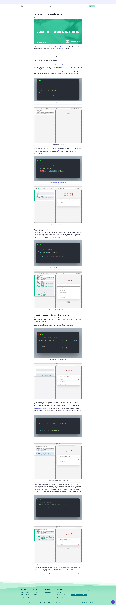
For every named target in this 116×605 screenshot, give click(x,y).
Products (30, 6)
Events (46, 594)
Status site (35, 594)
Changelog (35, 592)
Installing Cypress (25, 592)
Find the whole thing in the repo (60, 102)
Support (59, 592)
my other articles (62, 569)
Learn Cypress (36, 597)
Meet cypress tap (57, 2)
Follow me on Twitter (65, 567)
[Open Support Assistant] (113, 602)
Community (41, 6)
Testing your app (24, 596)
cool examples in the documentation (45, 489)
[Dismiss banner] (114, 1)
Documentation (36, 591)
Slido (75, 46)
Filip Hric (56, 46)
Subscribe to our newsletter (78, 594)
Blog (35, 10)
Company (49, 6)
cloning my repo (61, 64)
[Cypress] (23, 6)
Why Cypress (24, 591)
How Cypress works (25, 597)
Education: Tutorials (41, 10)
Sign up (91, 6)
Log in (84, 6)
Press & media (60, 597)
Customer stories (61, 596)
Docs (36, 6)
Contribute (35, 596)
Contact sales (77, 6)
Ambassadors (48, 592)
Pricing (54, 6)
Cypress (61, 48)
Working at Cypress (61, 594)
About (58, 591)
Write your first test (25, 594)
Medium (62, 46)
